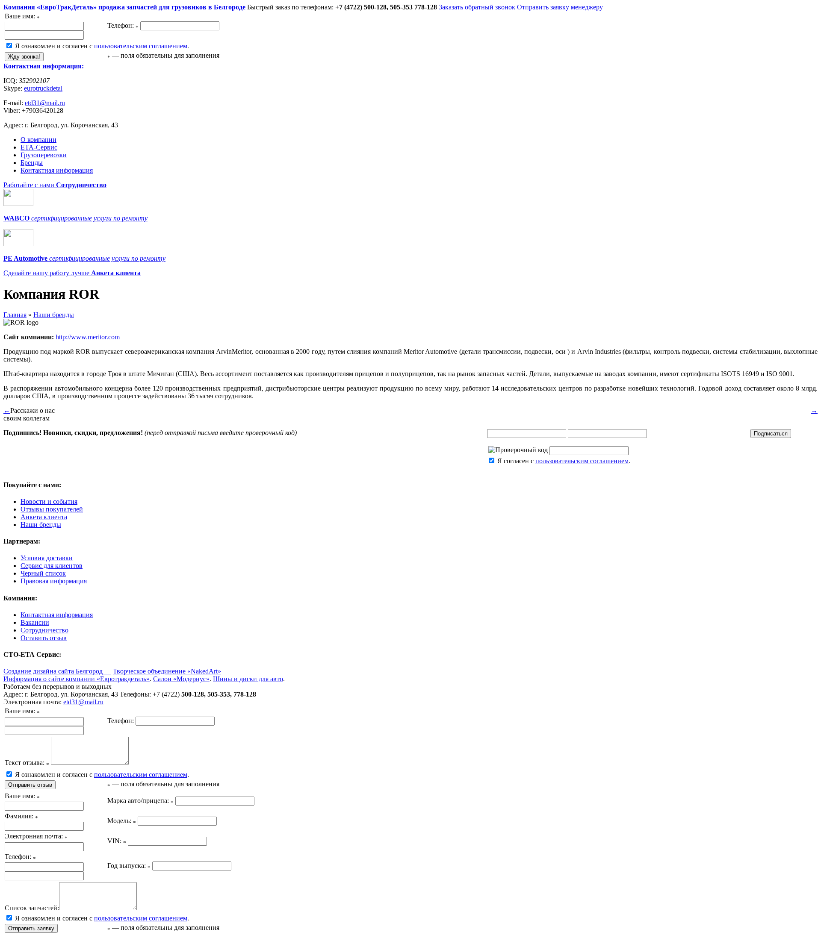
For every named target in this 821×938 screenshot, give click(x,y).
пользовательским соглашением (140, 46)
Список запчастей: (32, 908)
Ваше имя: (22, 16)
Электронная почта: (36, 836)
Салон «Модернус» (181, 678)
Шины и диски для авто (248, 678)
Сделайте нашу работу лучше (72, 272)
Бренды (32, 162)
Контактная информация (57, 170)
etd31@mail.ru (45, 102)
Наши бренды (53, 314)
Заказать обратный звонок (477, 7)
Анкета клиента (44, 516)
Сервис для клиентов (52, 565)
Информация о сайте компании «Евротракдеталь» (76, 678)
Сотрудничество (44, 630)
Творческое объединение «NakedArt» (167, 671)
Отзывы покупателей (52, 509)
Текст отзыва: (27, 762)
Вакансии (35, 622)
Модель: (121, 820)
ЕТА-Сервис (39, 147)
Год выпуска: (129, 865)
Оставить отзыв (44, 637)
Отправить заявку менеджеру (560, 7)
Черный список (43, 573)
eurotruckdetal (43, 88)
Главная (15, 314)
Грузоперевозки (44, 155)
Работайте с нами (54, 184)
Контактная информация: (43, 66)
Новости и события (49, 501)
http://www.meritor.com (88, 337)
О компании (38, 139)
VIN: (116, 840)
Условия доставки (47, 558)
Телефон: (123, 25)
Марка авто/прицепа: (140, 800)
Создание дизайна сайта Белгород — (57, 671)
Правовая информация (54, 581)
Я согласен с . (563, 461)
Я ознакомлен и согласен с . (101, 46)
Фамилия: (21, 816)
